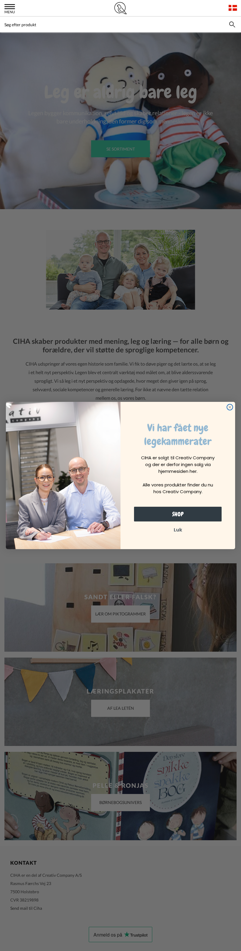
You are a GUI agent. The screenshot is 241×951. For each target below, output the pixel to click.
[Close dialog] (230, 407)
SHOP (178, 514)
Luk (178, 529)
